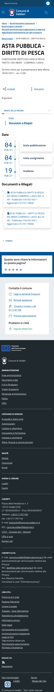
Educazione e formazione (13, 433)
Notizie (5, 458)
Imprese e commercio (12, 437)
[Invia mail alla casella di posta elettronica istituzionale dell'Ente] (24, 522)
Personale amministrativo (14, 394)
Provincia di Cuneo (10, 597)
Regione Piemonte (10, 3)
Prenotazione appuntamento (15, 644)
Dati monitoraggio (10, 677)
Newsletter (7, 666)
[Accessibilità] (7, 684)
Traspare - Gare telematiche (15, 611)
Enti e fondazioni (10, 384)
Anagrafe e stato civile (12, 419)
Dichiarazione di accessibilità (15, 629)
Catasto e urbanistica (12, 428)
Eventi (5, 488)
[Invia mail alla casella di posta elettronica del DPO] (26, 557)
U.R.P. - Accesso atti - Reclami (16, 532)
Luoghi (5, 483)
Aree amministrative (11, 375)
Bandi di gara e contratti (12, 26)
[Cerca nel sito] (45, 12)
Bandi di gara (7, 38)
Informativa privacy (11, 620)
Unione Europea (9, 606)
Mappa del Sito (39, 681)
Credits (16, 681)
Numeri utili (7, 541)
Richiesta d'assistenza (12, 647)
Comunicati (7, 463)
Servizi (34, 677)
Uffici (4, 403)
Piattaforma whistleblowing (15, 615)
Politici (5, 398)
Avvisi (4, 467)
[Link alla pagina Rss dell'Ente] (3, 662)
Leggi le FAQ (8, 637)
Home (4, 23)
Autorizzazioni (8, 423)
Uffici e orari (7, 536)
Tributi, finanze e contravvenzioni (17, 442)
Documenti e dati (10, 380)
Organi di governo (10, 389)
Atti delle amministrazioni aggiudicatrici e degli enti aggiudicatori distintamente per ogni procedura (23, 31)
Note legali (7, 625)
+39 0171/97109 (19, 514)
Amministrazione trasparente (22, 23)
